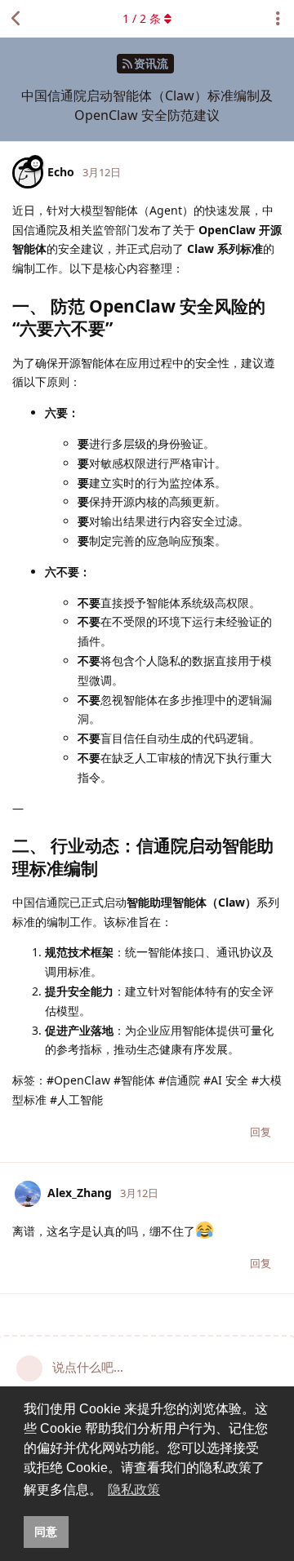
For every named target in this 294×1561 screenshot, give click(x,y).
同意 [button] (45, 1531)
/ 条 (141, 18)
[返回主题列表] (16, 19)
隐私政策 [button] (134, 1490)
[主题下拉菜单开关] (277, 19)
